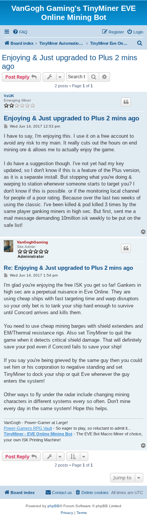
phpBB (53, 506)
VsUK (9, 96)
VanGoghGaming (32, 242)
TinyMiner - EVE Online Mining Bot (38, 434)
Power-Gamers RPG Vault (28, 428)
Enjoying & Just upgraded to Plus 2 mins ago (69, 61)
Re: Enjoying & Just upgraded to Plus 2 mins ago (68, 268)
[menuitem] (20, 31)
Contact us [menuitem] (62, 492)
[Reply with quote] (126, 101)
